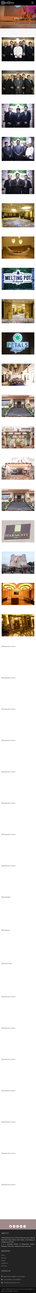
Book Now (4, 1266)
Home (3, 1255)
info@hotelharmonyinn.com (12, 1282)
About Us (4, 1258)
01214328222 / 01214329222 (12, 1279)
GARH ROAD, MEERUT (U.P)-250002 (14, 1276)
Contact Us (4, 1263)
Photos (3, 1260)
